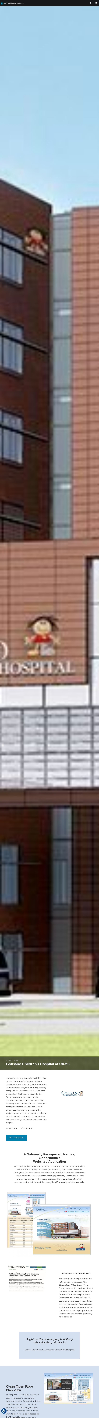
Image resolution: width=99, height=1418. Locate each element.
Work (16, 1060)
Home (8, 1060)
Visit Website (16, 1137)
